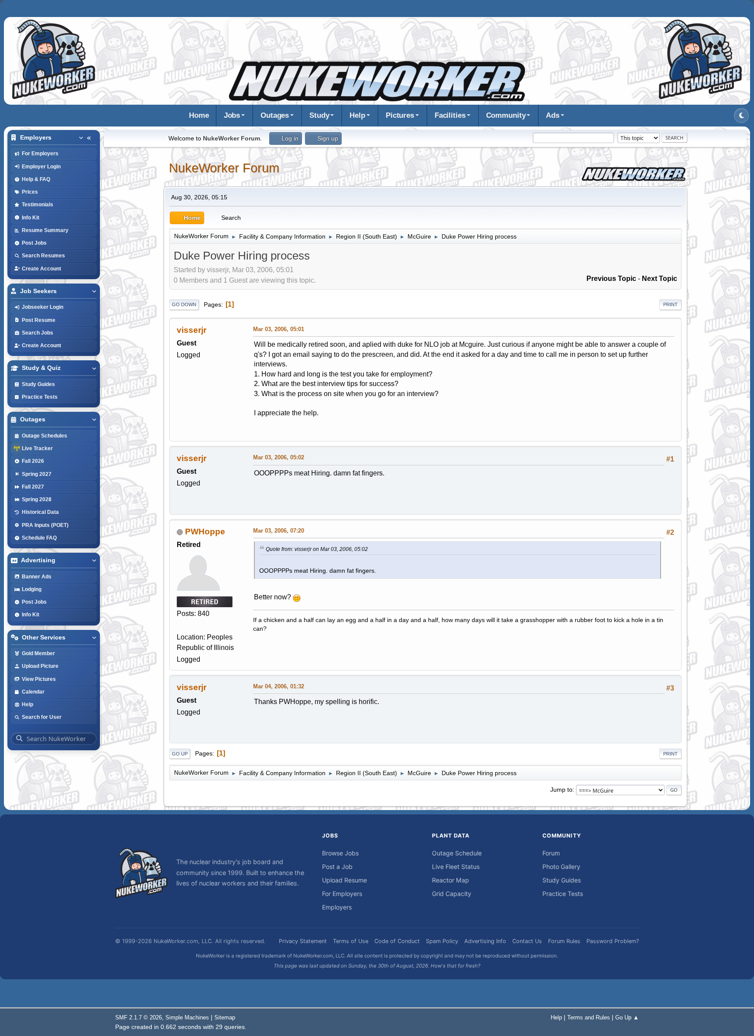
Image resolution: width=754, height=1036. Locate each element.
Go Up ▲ (627, 1017)
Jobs (232, 115)
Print (670, 304)
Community (506, 115)
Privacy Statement (303, 941)
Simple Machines (187, 1017)
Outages (274, 115)
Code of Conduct (397, 941)
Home (199, 115)
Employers (337, 907)
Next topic (659, 278)
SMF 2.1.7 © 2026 (138, 1017)
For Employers (342, 893)
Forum (551, 853)
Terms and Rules (588, 1017)
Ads (552, 115)
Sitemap (224, 1017)
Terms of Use (350, 941)
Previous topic (611, 278)
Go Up (180, 753)
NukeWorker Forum (224, 168)
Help (357, 115)
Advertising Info (485, 941)
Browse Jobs (340, 853)
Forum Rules (564, 941)
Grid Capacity (451, 893)
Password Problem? (612, 941)
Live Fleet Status (456, 866)
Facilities (450, 115)
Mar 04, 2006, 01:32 (278, 686)
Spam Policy (442, 941)
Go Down (184, 304)
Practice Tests (562, 893)
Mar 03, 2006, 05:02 (278, 457)
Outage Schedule (457, 853)
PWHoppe (205, 531)
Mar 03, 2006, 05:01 (278, 329)
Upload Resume (344, 880)
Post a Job (337, 866)
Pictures (400, 115)
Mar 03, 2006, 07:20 (278, 530)
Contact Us (527, 941)
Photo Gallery (561, 866)
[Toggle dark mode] (741, 115)
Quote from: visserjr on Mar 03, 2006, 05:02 (317, 549)
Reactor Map (450, 880)
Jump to (561, 789)
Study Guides (561, 880)
